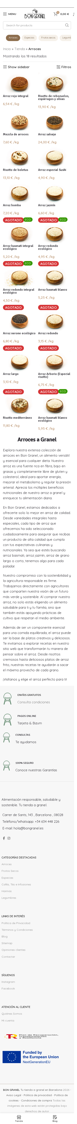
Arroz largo (11, 374)
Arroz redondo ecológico (48, 247)
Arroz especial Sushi (52, 170)
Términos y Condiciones (17, 930)
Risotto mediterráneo (17, 418)
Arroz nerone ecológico (19, 333)
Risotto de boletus (15, 170)
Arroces (13, 37)
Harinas (7, 891)
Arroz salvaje (47, 134)
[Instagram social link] (9, 838)
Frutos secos (48, 37)
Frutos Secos (10, 871)
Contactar (8, 956)
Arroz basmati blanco (52, 290)
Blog (5, 936)
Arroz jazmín (46, 205)
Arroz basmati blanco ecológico (52, 419)
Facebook (8, 988)
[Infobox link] (26, 700)
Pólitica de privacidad (38, 1095)
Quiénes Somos (12, 1013)
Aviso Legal (13, 1095)
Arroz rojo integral (15, 96)
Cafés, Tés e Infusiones (16, 884)
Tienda (19, 49)
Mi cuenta (8, 1020)
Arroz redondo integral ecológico (18, 291)
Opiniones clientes (13, 950)
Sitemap (7, 943)
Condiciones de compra (36, 1100)
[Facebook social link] (4, 838)
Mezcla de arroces (15, 134)
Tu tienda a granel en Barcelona (32, 1089)
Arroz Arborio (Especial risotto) (54, 375)
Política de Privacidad (16, 923)
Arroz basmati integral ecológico (18, 247)
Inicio (7, 49)
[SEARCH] (67, 25)
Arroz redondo (48, 333)
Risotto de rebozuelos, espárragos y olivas (53, 97)
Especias (29, 37)
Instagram (8, 982)
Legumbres (9, 898)
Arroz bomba (12, 205)
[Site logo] (35, 13)
